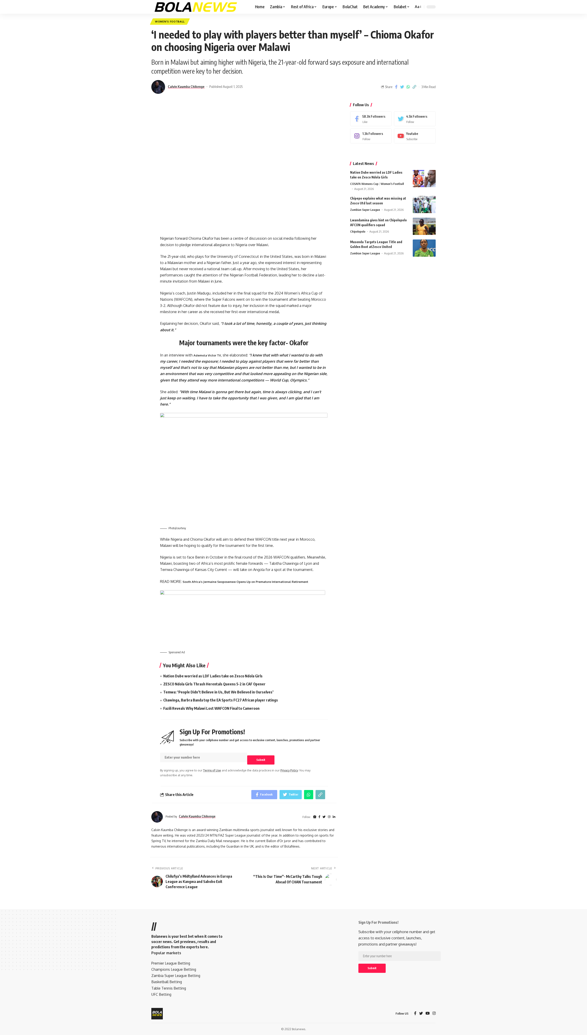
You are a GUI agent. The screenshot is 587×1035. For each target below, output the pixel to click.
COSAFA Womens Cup (364, 184)
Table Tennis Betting (168, 988)
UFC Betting (161, 994)
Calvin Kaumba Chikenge (186, 86)
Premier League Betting (170, 963)
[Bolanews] (196, 7)
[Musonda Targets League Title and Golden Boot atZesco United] (424, 248)
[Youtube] (415, 136)
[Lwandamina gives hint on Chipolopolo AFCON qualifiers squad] (424, 226)
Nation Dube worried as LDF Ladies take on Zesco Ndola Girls (213, 676)
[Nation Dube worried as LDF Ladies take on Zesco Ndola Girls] (424, 178)
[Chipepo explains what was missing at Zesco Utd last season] (424, 204)
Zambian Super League (365, 209)
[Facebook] (371, 118)
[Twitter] (415, 118)
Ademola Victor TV (207, 355)
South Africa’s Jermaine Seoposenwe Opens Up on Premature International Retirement (245, 582)
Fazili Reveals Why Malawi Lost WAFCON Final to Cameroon (211, 708)
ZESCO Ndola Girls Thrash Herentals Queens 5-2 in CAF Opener (214, 684)
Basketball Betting (166, 981)
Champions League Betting (173, 969)
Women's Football (170, 21)
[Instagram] (371, 136)
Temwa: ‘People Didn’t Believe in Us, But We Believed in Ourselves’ (218, 692)
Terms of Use (212, 770)
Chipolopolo (357, 231)
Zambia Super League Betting (175, 975)
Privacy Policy (289, 770)
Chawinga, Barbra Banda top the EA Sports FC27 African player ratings (220, 700)
